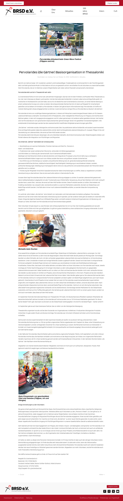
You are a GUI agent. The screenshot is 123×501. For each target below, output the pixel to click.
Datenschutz (19, 498)
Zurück (22, 474)
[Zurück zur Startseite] (21, 11)
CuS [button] (115, 11)
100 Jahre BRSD (85, 11)
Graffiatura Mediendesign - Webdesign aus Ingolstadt (99, 498)
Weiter (101, 474)
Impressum (8, 498)
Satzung (29, 498)
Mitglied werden (112, 3)
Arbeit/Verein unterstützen (14, 3)
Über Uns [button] (54, 11)
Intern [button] (101, 11)
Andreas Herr (52, 77)
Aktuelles (69, 11)
